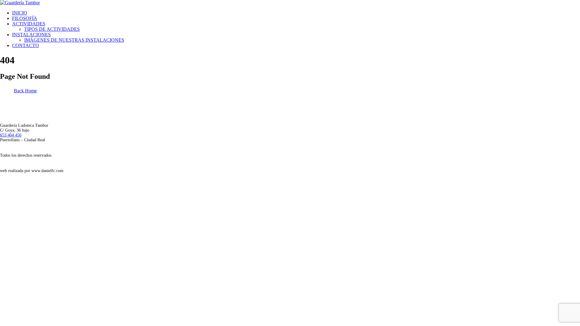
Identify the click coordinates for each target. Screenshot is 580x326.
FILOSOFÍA (24, 18)
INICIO (19, 12)
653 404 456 (10, 135)
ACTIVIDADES (28, 23)
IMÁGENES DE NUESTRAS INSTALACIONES (74, 40)
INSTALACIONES (31, 34)
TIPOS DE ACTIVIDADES (52, 29)
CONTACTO (25, 45)
